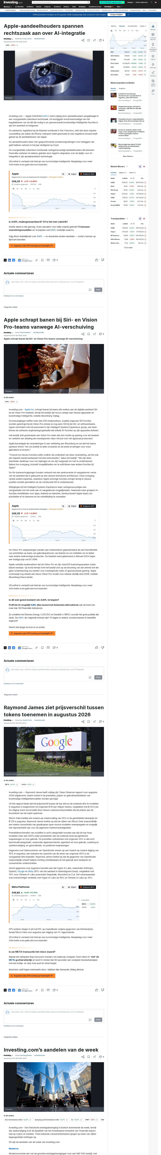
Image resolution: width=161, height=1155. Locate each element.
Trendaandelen (118, 218)
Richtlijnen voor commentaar (13, 296)
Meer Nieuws (127, 156)
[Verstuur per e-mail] (48, 259)
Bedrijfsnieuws (106, 10)
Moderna (13, 1148)
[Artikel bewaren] (88, 40)
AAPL (45, 116)
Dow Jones (115, 63)
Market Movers (118, 166)
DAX (112, 67)
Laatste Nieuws (10, 10)
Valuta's (113, 26)
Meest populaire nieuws (27, 10)
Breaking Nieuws (42, 10)
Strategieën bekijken (56, 177)
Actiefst (113, 172)
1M (21, 189)
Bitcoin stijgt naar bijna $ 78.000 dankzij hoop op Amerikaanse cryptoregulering (129, 146)
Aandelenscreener (95, 7)
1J (30, 189)
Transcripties (152, 10)
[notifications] (151, 2)
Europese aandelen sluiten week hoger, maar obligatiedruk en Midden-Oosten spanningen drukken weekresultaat (131, 132)
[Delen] (82, 40)
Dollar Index (115, 71)
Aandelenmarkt (80, 10)
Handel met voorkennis (120, 10)
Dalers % (132, 172)
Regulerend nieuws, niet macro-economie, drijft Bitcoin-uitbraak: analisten (129, 108)
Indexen (122, 26)
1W (17, 189)
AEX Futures (115, 56)
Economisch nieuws (93, 10)
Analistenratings (135, 10)
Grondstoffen (69, 10)
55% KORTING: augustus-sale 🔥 (112, 2)
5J (34, 189)
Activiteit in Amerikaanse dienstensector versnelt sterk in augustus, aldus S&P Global (129, 95)
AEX (112, 52)
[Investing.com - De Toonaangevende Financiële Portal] (13, 2)
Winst (144, 10)
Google (21, 871)
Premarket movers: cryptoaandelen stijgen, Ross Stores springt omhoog (131, 120)
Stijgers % (122, 172)
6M (26, 189)
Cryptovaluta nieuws (56, 10)
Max (38, 189)
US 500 (113, 59)
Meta (30, 871)
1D (13, 189)
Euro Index (114, 75)
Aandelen (143, 26)
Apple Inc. (30, 409)
